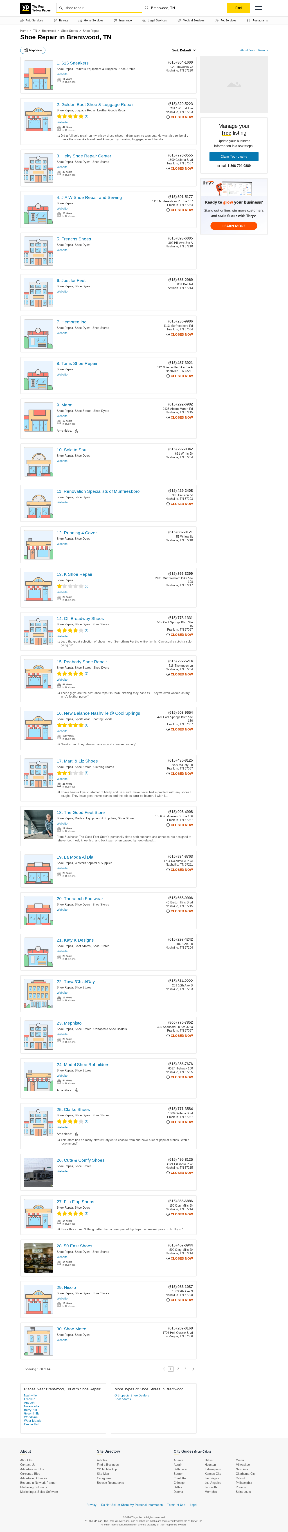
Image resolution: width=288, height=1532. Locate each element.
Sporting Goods (102, 719)
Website (62, 74)
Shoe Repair (65, 69)
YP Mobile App (107, 1469)
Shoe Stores (69, 30)
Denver (178, 1491)
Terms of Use (176, 1505)
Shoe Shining (101, 1115)
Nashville (30, 1395)
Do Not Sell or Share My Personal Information (132, 1505)
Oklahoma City (246, 1473)
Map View (35, 50)
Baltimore (180, 1469)
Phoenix (241, 1487)
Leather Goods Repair (111, 110)
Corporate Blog (30, 1473)
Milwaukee (243, 1464)
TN (35, 30)
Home (24, 30)
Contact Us (27, 1464)
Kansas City (213, 1473)
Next (192, 1369)
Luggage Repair (85, 110)
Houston (210, 1464)
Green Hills (31, 1413)
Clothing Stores (103, 767)
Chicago (179, 1482)
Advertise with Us (32, 1469)
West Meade (32, 1420)
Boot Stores (83, 946)
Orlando (241, 1478)
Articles (102, 1460)
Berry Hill (30, 1410)
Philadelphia (244, 1482)
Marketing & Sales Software (39, 1491)
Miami (240, 1460)
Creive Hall (31, 1424)
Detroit (209, 1460)
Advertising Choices (33, 1478)
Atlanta (178, 1460)
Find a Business (108, 1464)
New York (242, 1469)
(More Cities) (202, 1451)
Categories (104, 1478)
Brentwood (49, 30)
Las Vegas (212, 1478)
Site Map (103, 1473)
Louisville (211, 1487)
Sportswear (82, 719)
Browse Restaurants (110, 1482)
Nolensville (31, 1406)
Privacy (91, 1505)
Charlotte (180, 1478)
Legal (193, 1505)
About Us (26, 1460)
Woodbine (31, 1417)
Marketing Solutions (33, 1487)
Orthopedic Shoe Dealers (110, 1029)
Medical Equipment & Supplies (95, 818)
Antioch (29, 1402)
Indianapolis (213, 1469)
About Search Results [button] (254, 50)
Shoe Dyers (82, 162)
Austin (178, 1464)
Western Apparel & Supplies (93, 863)
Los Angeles (213, 1482)
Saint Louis (243, 1491)
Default (185, 50)
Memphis (211, 1491)
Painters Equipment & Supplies (96, 69)
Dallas (178, 1487)
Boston (178, 1473)
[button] (258, 8)
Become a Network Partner (38, 1482)
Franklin (29, 1399)
